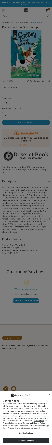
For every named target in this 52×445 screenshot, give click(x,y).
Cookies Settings (26, 433)
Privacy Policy (8, 423)
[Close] (49, 394)
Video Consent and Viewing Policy (31, 423)
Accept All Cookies (25, 440)
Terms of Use (39, 421)
